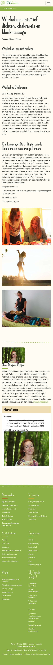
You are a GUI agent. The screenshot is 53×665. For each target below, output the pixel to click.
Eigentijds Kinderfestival (33, 630)
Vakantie (33, 495)
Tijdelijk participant (8, 502)
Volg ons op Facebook (32, 596)
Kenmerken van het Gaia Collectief (10, 580)
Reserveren (32, 509)
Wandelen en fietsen (9, 558)
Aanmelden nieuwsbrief (32, 584)
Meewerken (8, 495)
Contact (5, 654)
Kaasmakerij (32, 547)
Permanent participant (9, 505)
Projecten (33, 533)
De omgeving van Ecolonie (37, 516)
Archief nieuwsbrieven (33, 590)
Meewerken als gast (9, 509)
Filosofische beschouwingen (12, 585)
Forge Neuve (32, 550)
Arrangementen (33, 505)
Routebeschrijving (16, 654)
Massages (5, 547)
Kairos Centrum (7, 592)
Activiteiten (9, 8)
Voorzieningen (33, 512)
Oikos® (30, 554)
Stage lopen (6, 512)
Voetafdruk (32, 519)
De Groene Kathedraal (9, 554)
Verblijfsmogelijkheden (36, 502)
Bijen (30, 561)
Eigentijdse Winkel (34, 625)
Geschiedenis (6, 596)
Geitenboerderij (33, 543)
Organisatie (6, 599)
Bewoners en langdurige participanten (10, 524)
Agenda (4, 540)
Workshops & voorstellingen (11, 550)
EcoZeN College (7, 516)
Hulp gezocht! (7, 519)
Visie (5, 572)
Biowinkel (31, 558)
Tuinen (30, 540)
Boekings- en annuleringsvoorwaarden (37, 654)
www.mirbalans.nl (40, 401)
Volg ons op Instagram (32, 602)
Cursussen (5, 543)
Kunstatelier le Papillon (10, 561)
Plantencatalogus (34, 565)
